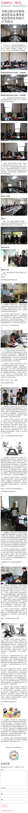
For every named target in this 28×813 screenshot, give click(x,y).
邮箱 (2, 793)
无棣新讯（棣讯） (12, 3)
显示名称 (3, 788)
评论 (2, 769)
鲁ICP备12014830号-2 (8, 810)
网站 (2, 799)
